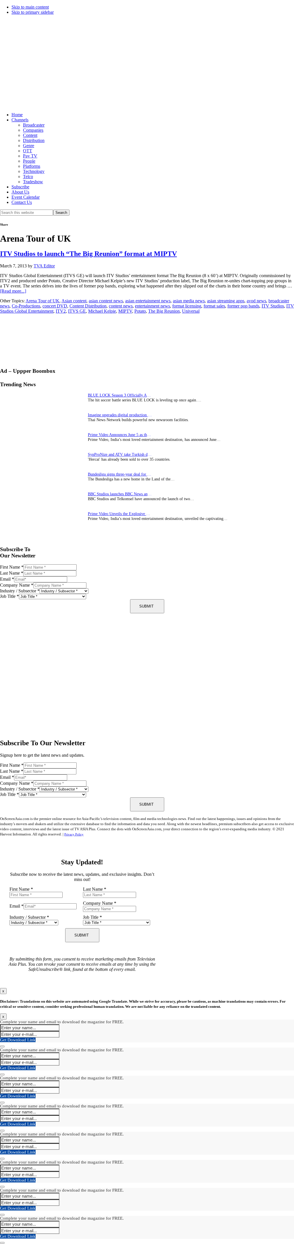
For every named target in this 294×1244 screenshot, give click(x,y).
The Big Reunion (164, 311)
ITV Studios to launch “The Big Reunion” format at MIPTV (88, 253)
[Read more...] (13, 291)
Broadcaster (34, 125)
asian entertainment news (148, 300)
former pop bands (243, 305)
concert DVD (54, 305)
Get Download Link (18, 1040)
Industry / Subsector (20, 590)
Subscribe (20, 186)
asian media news (189, 300)
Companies (33, 130)
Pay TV (30, 155)
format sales (214, 305)
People (29, 161)
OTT (27, 150)
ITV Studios (273, 305)
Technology (34, 171)
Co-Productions (26, 305)
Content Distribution (88, 305)
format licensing (186, 305)
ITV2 (61, 311)
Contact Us (21, 202)
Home (17, 114)
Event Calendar (25, 197)
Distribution (34, 140)
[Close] (2, 1046)
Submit (146, 606)
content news (121, 305)
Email (7, 579)
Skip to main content (30, 7)
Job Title (9, 596)
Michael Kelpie (102, 311)
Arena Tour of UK (42, 300)
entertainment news (152, 305)
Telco (28, 176)
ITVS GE (77, 311)
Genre (28, 145)
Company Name (16, 585)
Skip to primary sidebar (32, 12)
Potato (140, 311)
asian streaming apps (225, 300)
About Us (20, 192)
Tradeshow (33, 181)
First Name (12, 567)
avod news (256, 300)
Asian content (73, 300)
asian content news (106, 300)
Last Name (11, 573)
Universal (191, 311)
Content (30, 135)
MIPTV (125, 311)
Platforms (31, 166)
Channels (19, 119)
